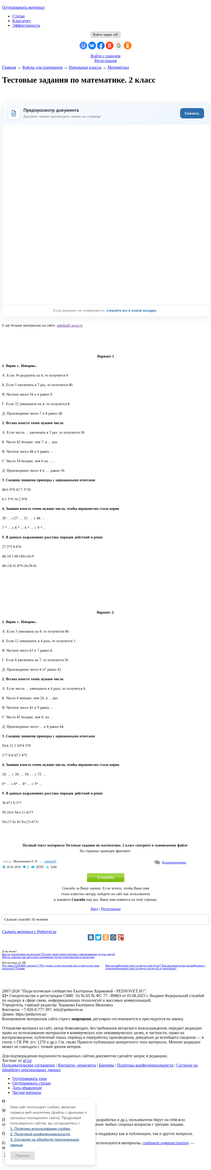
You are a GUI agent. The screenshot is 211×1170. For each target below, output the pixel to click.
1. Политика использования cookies (40, 1129)
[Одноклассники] (106, 937)
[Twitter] (98, 937)
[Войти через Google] (119, 45)
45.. (69, 325)
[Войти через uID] (83, 45)
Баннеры (106, 1065)
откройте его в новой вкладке (131, 310)
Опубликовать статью (31, 1083)
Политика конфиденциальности (145, 1065)
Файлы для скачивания (42, 67)
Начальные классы (85, 67)
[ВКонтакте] (91, 937)
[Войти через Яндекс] (109, 45)
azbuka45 (50, 861)
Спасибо (105, 877)
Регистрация (105, 60)
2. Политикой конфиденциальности (40, 1134)
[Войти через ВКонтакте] (92, 45)
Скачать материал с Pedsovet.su (29, 931)
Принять (22, 1156)
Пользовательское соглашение (28, 1065)
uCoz (27, 1060)
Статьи (18, 16)
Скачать (192, 113)
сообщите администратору (166, 1143)
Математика (118, 67)
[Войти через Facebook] (101, 45)
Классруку (21, 21)
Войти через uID (105, 35)
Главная (9, 67)
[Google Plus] (121, 937)
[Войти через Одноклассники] (127, 45)
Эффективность (26, 25)
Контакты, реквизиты (77, 1065)
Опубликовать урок (29, 1078)
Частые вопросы (26, 1092)
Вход (94, 909)
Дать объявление (27, 1088)
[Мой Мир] (113, 937)
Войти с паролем (105, 56)
